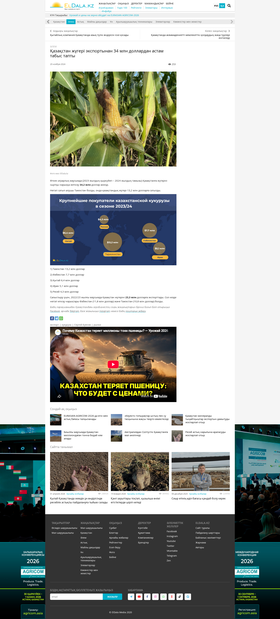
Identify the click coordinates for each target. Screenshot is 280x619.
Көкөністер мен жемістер (187, 21)
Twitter (170, 545)
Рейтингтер (115, 542)
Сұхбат (113, 527)
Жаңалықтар (90, 523)
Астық (80, 21)
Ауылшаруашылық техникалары (134, 21)
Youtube (171, 541)
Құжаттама (144, 532)
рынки (97, 324)
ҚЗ (222, 5)
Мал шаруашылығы (63, 532)
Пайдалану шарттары (208, 532)
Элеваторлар (163, 21)
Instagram (104, 311)
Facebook (55, 311)
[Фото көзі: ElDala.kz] (113, 119)
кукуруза (66, 324)
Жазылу (112, 596)
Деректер (144, 523)
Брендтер (143, 542)
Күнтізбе (143, 527)
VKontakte (172, 550)
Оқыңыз (115, 523)
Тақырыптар (61, 523)
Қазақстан (59, 21)
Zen (169, 560)
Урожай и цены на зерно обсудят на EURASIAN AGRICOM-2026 (104, 15)
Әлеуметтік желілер (175, 524)
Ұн (111, 21)
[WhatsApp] (61, 318)
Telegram (74, 311)
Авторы (200, 547)
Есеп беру (114, 547)
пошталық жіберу (136, 311)
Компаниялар (145, 537)
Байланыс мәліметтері (208, 537)
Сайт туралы (203, 527)
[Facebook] (52, 318)
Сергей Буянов (82, 324)
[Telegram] (56, 318)
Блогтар (113, 532)
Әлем (71, 21)
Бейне (112, 557)
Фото (112, 552)
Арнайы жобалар (75, 493)
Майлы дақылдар (97, 21)
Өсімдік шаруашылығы (64, 527)
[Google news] (188, 597)
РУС (216, 5)
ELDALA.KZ (203, 523)
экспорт (54, 324)
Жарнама (201, 542)
